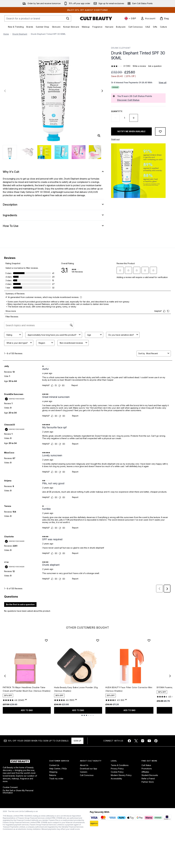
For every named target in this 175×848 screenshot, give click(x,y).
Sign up (77, 741)
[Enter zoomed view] (99, 135)
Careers (83, 772)
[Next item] (170, 676)
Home (6, 34)
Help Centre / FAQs (58, 768)
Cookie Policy (117, 772)
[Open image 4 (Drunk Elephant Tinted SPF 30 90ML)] (61, 152)
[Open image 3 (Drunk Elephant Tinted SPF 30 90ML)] (44, 152)
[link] (148, 18)
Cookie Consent (10, 787)
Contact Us (54, 765)
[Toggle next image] (102, 91)
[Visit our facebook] (129, 740)
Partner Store (148, 782)
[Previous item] (5, 676)
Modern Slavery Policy (121, 775)
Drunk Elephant (19, 34)
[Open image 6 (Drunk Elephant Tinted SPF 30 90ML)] (96, 152)
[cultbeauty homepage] (96, 18)
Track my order (56, 778)
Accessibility (116, 778)
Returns (52, 775)
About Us (84, 765)
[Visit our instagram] (142, 740)
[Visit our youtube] (149, 740)
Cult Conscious (87, 775)
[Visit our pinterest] (156, 740)
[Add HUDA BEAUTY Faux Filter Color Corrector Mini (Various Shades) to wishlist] (149, 640)
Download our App (88, 768)
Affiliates (145, 772)
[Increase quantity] (133, 118)
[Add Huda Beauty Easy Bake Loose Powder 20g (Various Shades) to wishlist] (97, 640)
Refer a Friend (148, 778)
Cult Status (146, 765)
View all (162, 82)
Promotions (147, 768)
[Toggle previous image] (5, 91)
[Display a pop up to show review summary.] (26, 700)
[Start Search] (67, 18)
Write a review (139, 66)
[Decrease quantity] (115, 118)
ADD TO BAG (27, 710)
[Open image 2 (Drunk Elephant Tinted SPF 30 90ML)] (27, 152)
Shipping (53, 772)
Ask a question (155, 66)
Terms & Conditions (120, 765)
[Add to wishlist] (160, 131)
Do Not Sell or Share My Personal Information (18, 791)
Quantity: (117, 111)
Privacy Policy (117, 768)
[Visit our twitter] (136, 740)
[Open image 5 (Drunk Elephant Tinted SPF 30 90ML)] (78, 152)
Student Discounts (150, 775)
